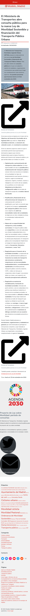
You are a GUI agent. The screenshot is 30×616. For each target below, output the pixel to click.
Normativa (22, 513)
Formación (4, 539)
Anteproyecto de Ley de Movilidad (11, 374)
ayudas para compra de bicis (18, 489)
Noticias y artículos (6, 544)
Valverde (24, 528)
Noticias (3, 575)
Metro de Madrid (11, 506)
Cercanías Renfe (17, 497)
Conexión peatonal (21, 503)
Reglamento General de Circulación (19, 521)
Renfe (2, 523)
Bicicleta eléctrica (9, 495)
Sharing (3, 525)
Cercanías (9, 497)
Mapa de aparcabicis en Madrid (9, 597)
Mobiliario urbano (18, 506)
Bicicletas (16, 495)
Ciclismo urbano (9, 500)
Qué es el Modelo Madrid (8, 570)
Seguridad (7, 523)
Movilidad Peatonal (10, 512)
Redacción (6, 43)
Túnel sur (20, 528)
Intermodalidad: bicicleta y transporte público (13, 595)
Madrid (5, 506)
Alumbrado (11, 488)
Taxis (18, 525)
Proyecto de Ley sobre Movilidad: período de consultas (10, 415)
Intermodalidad (5, 541)
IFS (13, 504)
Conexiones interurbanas (8, 537)
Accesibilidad (4, 488)
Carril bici (21, 495)
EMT (27, 503)
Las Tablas (17, 504)
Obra (27, 513)
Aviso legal (10, 611)
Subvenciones (11, 525)
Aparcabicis (18, 488)
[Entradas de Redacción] (2, 43)
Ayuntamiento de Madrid (13, 492)
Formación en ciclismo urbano (7, 504)
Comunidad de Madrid (10, 503)
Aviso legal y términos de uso (9, 577)
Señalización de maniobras (22, 523)
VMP (27, 528)
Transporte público (9, 527)
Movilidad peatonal (6, 542)
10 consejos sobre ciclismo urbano (10, 599)
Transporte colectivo (23, 525)
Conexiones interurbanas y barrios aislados (12, 586)
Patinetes (13, 519)
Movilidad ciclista (10, 509)
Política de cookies (6, 588)
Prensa (3, 546)
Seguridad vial (12, 523)
